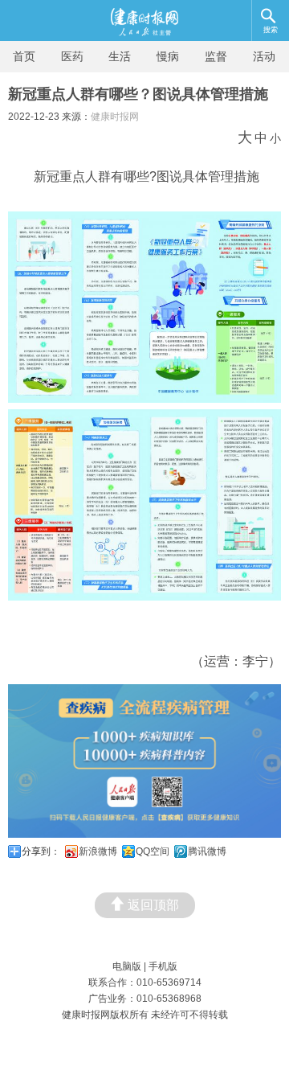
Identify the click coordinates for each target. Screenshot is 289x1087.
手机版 (163, 966)
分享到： (41, 851)
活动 (264, 56)
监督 (216, 56)
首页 (24, 56)
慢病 (168, 56)
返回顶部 (153, 905)
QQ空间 (152, 851)
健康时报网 (115, 116)
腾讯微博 (207, 851)
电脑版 (126, 966)
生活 (119, 56)
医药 (72, 56)
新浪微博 (98, 851)
